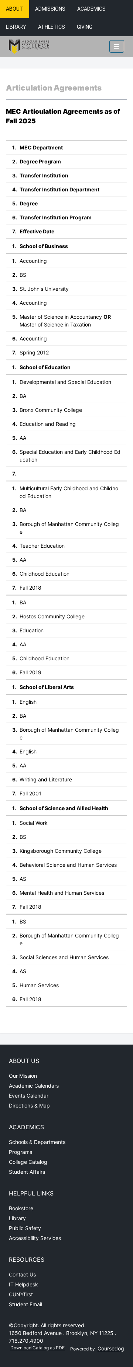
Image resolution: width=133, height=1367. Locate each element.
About (14, 9)
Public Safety (25, 1228)
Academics (91, 9)
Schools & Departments (37, 1142)
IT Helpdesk (23, 1284)
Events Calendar (28, 1095)
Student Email (25, 1304)
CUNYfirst (21, 1294)
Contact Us (22, 1274)
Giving (84, 27)
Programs (20, 1152)
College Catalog (28, 1162)
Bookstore (21, 1208)
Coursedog (111, 1348)
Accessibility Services (35, 1238)
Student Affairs (27, 1172)
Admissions (50, 9)
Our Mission (23, 1076)
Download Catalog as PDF (37, 1347)
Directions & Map (29, 1105)
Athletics (51, 27)
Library (16, 27)
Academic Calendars (34, 1085)
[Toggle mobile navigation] (116, 46)
